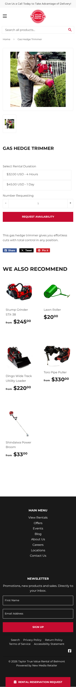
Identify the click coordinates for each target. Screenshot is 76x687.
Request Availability (38, 216)
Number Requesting (18, 195)
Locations (38, 550)
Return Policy (54, 639)
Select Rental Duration (19, 166)
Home (6, 39)
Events (38, 528)
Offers (38, 523)
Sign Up (38, 627)
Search (15, 639)
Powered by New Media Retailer (36, 665)
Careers (38, 545)
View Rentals (38, 517)
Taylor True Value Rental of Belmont (41, 661)
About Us (38, 539)
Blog (38, 534)
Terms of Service (19, 643)
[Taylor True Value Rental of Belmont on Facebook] (69, 651)
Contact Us (38, 555)
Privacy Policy (32, 639)
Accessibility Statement (49, 643)
